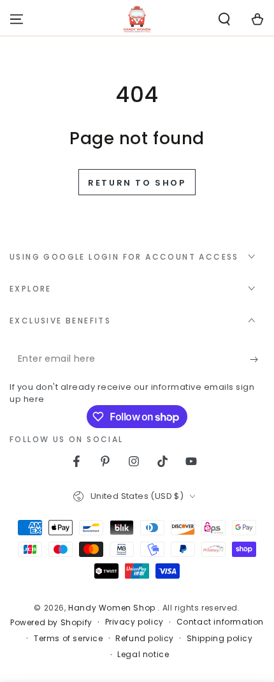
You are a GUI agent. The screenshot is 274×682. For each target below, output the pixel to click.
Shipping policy (220, 639)
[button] (224, 19)
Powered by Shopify (51, 623)
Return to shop (136, 183)
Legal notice (143, 654)
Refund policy (144, 639)
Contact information (220, 622)
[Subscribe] (257, 359)
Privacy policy (134, 622)
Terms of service (68, 639)
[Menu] (16, 19)
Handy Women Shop (112, 607)
